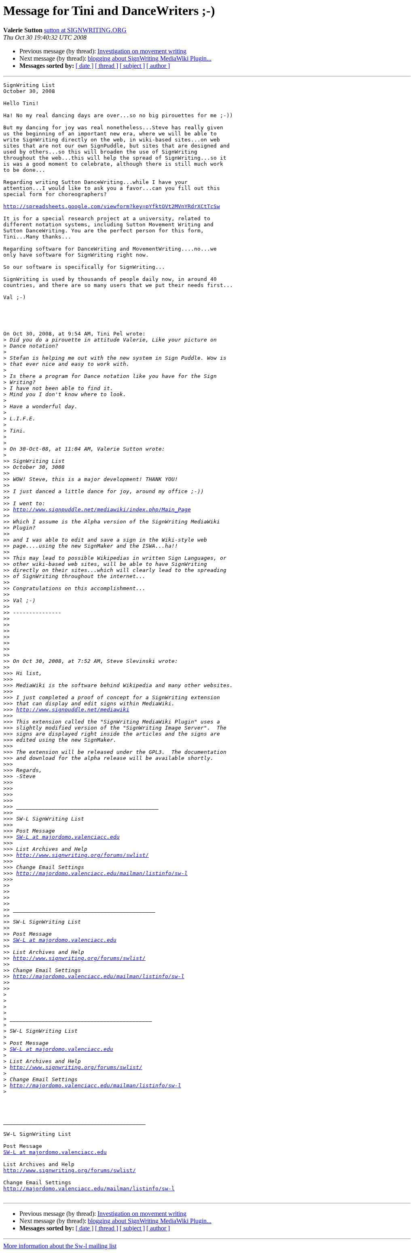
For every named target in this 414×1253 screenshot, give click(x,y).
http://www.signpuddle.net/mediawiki (72, 710)
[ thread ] (106, 65)
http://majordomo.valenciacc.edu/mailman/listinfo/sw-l (102, 873)
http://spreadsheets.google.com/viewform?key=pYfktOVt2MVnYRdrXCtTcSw (111, 206)
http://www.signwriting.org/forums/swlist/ (82, 855)
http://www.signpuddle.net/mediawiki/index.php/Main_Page (102, 509)
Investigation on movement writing (141, 51)
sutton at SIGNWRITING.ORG (85, 30)
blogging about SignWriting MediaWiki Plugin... (149, 58)
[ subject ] (132, 65)
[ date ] (84, 65)
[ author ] (158, 65)
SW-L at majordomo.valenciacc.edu (68, 837)
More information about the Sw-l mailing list (59, 1245)
